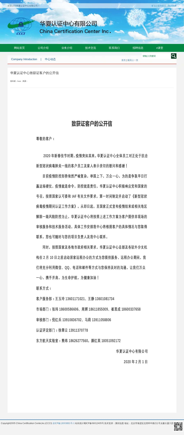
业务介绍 (66, 47)
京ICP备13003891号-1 (63, 423)
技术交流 (90, 47)
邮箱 (154, 6)
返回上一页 (132, 60)
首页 (123, 60)
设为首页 (162, 6)
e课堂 (159, 47)
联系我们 (114, 47)
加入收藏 (172, 6)
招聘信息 (138, 47)
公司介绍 (43, 47)
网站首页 (19, 47)
